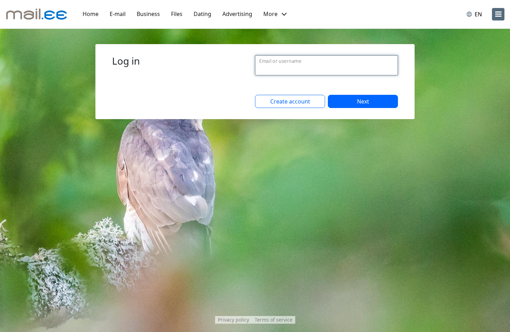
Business (148, 14)
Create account (290, 101)
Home (91, 14)
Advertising (237, 14)
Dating (202, 14)
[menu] (498, 14)
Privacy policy (233, 319)
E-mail (118, 14)
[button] (275, 14)
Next (363, 101)
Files (176, 14)
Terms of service (273, 319)
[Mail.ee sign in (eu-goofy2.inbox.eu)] (36, 14)
